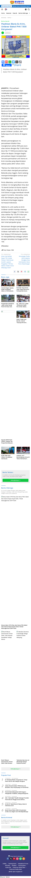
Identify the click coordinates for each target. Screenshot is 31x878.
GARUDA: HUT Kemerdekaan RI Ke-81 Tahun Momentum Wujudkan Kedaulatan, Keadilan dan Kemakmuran (23, 457)
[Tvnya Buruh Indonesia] (5, 9)
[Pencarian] (29, 9)
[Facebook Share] (14, 271)
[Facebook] (7, 858)
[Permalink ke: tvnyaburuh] (2, 32)
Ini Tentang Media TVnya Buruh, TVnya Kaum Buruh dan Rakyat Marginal (16, 780)
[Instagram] (17, 858)
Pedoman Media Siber (19, 867)
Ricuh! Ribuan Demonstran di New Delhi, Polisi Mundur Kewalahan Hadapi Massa (7, 761)
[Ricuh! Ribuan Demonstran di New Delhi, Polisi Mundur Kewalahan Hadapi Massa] (7, 695)
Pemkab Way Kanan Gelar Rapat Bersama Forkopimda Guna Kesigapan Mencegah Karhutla (23, 289)
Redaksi (14, 865)
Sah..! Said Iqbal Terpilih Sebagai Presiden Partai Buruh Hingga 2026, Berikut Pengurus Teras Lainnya (17, 798)
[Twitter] (11, 858)
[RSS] (23, 858)
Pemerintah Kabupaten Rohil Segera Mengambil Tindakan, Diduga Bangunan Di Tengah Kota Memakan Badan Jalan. (17, 792)
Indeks (4, 863)
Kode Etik (8, 867)
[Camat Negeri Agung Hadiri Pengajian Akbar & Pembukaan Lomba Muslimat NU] (7, 282)
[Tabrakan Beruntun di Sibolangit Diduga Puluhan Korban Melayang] (23, 695)
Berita (3, 21)
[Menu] (2, 9)
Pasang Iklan (22, 865)
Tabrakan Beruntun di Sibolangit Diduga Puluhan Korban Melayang (23, 761)
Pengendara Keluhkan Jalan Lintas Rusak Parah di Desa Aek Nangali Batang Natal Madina (7, 305)
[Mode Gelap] (26, 9)
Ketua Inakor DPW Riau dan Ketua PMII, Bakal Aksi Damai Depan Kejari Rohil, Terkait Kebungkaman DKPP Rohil (14, 626)
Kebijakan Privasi (23, 863)
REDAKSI (7, 865)
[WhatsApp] (20, 858)
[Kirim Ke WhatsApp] (28, 271)
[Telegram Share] (25, 271)
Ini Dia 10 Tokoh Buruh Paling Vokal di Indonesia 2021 (16, 804)
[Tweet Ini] (18, 271)
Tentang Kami (12, 863)
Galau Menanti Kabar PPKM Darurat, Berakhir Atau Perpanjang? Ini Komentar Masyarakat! (17, 786)
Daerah (7, 21)
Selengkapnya (15, 480)
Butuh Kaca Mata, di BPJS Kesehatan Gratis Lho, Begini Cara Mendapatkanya (16, 810)
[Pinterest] (14, 858)
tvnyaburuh (8, 32)
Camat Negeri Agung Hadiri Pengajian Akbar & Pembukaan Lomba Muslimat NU (7, 289)
